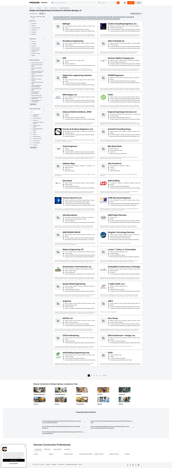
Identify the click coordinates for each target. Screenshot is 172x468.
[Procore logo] (35, 3)
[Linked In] (127, 465)
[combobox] (108, 3)
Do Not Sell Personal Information (71, 464)
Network (44, 2)
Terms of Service (61, 464)
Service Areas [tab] (67, 449)
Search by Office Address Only (37, 17)
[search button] (118, 2)
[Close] (24, 446)
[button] (30, 23)
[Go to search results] (43, 112)
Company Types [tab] (38, 449)
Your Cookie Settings (13, 463)
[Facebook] (130, 465)
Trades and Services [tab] (57, 449)
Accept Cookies (13, 460)
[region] (13, 455)
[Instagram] (135, 465)
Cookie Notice (19, 457)
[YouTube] (138, 465)
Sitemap (80, 464)
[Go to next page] (107, 375)
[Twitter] (133, 465)
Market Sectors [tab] (47, 449)
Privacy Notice (54, 464)
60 (104, 375)
